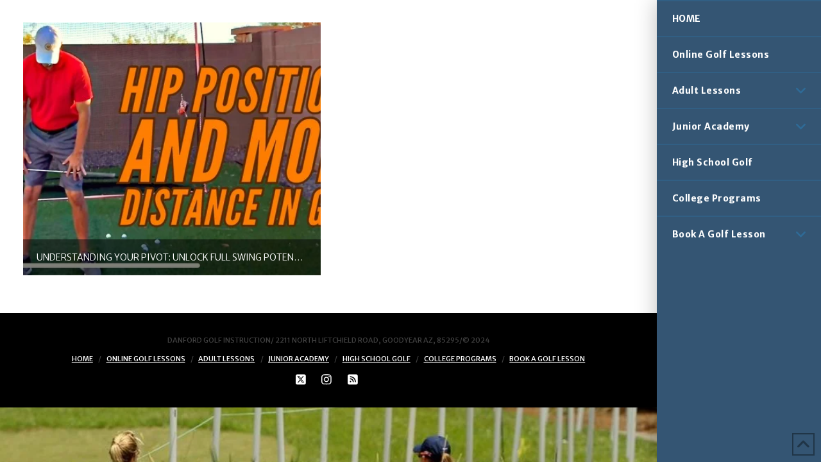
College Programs (460, 358)
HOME (82, 358)
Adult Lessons (226, 358)
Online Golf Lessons (145, 358)
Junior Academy (298, 358)
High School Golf (376, 358)
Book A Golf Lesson (547, 358)
